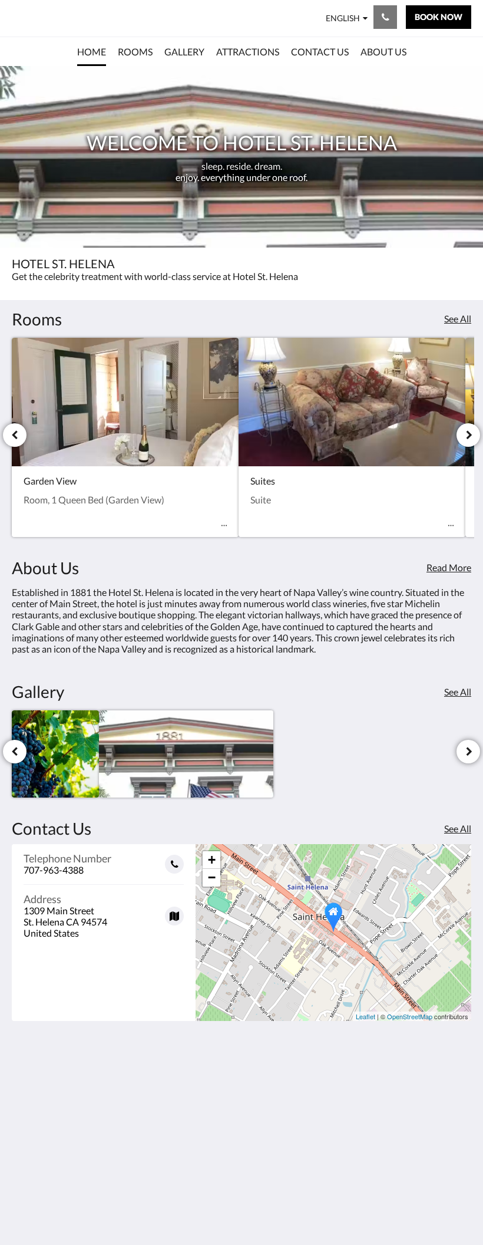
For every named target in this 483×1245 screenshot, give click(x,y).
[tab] (358, 1062)
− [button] (212, 877)
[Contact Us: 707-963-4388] (385, 17)
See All (457, 318)
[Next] (468, 435)
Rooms (338, 1091)
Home (336, 1081)
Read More (448, 567)
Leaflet (365, 1016)
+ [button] (212, 859)
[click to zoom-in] (55, 754)
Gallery (338, 1101)
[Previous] (15, 435)
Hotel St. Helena (52, 18)
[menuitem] (91, 52)
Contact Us (347, 1121)
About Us (343, 1131)
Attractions (347, 1111)
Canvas (269, 1207)
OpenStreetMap (409, 1016)
